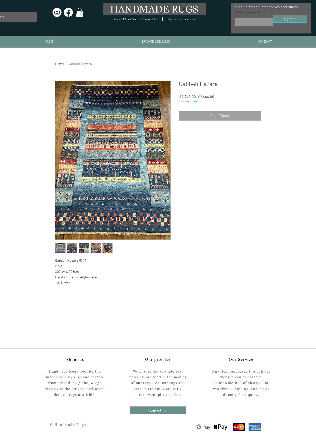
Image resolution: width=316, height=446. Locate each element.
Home (59, 64)
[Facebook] (68, 12)
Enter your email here (250, 12)
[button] (80, 12)
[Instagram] (57, 12)
